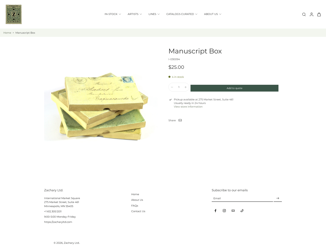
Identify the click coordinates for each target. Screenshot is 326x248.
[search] (304, 14)
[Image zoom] (101, 104)
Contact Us (138, 211)
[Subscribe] (278, 198)
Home (7, 32)
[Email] (233, 210)
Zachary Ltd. (71, 242)
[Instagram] (224, 210)
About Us (137, 199)
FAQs (134, 205)
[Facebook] (215, 210)
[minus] (172, 87)
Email (217, 198)
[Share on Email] (180, 120)
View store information (188, 106)
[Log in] (311, 14)
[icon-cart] (319, 14)
